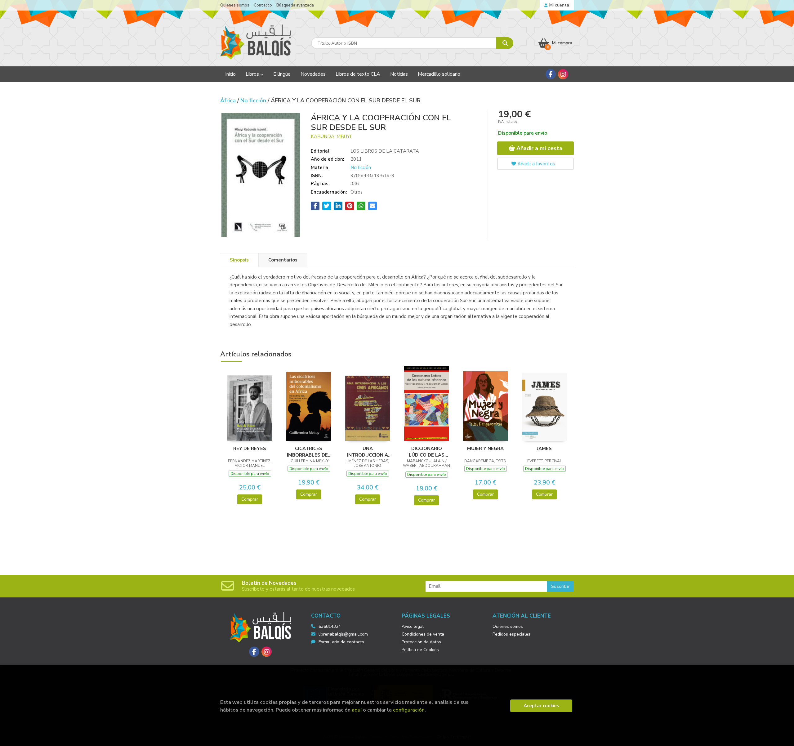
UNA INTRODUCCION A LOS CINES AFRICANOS (367, 451)
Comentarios (282, 260)
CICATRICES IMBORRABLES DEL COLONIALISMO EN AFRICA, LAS (309, 451)
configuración (409, 709)
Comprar (249, 499)
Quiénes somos (234, 5)
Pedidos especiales (511, 634)
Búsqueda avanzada (295, 5)
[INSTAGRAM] (563, 74)
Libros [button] (253, 74)
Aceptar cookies (541, 706)
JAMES (544, 448)
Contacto (263, 5)
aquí (357, 709)
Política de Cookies (420, 650)
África (228, 100)
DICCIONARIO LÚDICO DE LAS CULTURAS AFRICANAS (426, 451)
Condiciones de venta (423, 634)
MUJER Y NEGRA (485, 448)
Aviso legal (413, 626)
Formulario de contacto (341, 642)
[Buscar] (504, 43)
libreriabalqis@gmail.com (343, 634)
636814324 (330, 626)
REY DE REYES (249, 448)
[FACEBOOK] (551, 74)
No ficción (254, 100)
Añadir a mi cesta (538, 148)
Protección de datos (421, 642)
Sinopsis (239, 260)
